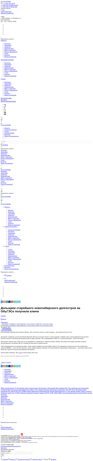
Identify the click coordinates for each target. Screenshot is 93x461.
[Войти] (1, 120)
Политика (7, 43)
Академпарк (20, 388)
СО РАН (17, 393)
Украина (42, 393)
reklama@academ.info (7, 13)
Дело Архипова (73, 388)
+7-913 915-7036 (40, 438)
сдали (20, 352)
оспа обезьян (71, 391)
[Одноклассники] (4, 108)
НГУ (20, 391)
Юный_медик (87, 393)
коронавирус (61, 389)
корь (67, 389)
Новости (3, 40)
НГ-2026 (10, 391)
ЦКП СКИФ (58, 393)
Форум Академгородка (8, 101)
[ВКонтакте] (5, 104)
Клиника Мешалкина (50, 389)
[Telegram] (5, 106)
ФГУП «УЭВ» (49, 393)
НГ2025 (16, 391)
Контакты (4, 100)
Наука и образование (10, 52)
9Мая (2, 388)
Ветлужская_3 (43, 388)
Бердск (36, 388)
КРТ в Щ (75, 389)
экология (80, 393)
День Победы (30, 389)
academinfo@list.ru (16, 439)
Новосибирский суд (61, 391)
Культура (7, 55)
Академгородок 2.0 (10, 388)
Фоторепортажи (6, 98)
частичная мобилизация (69, 393)
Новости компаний (10, 56)
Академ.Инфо (6, 330)
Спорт (6, 53)
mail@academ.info (6, 11)
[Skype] (17, 302)
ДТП (36, 389)
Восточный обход (53, 388)
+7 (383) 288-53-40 (9, 7)
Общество (7, 47)
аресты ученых (29, 388)
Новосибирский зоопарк (46, 391)
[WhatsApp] (14, 302)
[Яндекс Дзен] (5, 114)
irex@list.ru (29, 440)
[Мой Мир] (7, 302)
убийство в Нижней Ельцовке (29, 393)
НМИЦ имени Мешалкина (30, 391)
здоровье (41, 389)
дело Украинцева (83, 388)
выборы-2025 (63, 388)
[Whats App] (5, 113)
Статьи (3, 79)
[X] (9, 302)
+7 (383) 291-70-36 (9, 3)
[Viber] (5, 109)
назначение (4, 391)
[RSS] (1, 303)
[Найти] (2, 455)
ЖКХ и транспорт (10, 50)
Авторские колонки (7, 60)
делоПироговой (6, 389)
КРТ (70, 389)
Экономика (7, 45)
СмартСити (10, 393)
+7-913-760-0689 (28, 437)
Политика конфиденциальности (11, 446)
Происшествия (9, 48)
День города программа (18, 389)
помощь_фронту (81, 391)
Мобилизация (82, 389)
